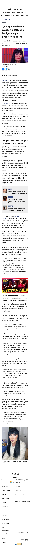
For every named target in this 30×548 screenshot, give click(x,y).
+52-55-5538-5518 (20, 490)
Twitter (3, 538)
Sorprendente (5, 519)
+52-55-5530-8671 (20, 494)
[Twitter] (6, 69)
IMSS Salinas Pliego (7, 15)
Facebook (4, 534)
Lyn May (4, 22)
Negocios (4, 515)
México (14, 12)
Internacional (20, 12)
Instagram (4, 542)
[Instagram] (18, 474)
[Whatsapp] (9, 69)
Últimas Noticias (6, 12)
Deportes (4, 511)
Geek (3, 527)
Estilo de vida (5, 506)
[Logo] (15, 9)
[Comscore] (15, 482)
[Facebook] (3, 69)
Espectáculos (5, 523)
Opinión (27, 12)
